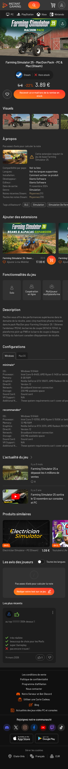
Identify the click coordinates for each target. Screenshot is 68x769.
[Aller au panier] (53, 5)
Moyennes (34, 193)
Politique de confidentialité (34, 679)
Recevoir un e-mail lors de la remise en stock (39, 94)
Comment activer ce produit (43, 175)
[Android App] (46, 738)
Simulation (34, 189)
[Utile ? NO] (49, 657)
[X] (16, 727)
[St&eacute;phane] (9, 614)
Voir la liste (35, 167)
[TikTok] (61, 727)
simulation (38, 204)
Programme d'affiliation (34, 684)
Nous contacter (34, 688)
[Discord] (7, 727)
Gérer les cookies (34, 750)
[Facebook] (34, 727)
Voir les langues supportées (43, 171)
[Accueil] (12, 5)
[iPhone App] (21, 738)
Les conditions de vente (34, 674)
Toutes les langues (55, 561)
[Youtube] (43, 727)
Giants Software (37, 178)
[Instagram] (25, 727)
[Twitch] (52, 727)
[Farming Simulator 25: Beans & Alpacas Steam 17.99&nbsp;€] (29, 238)
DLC (26, 204)
